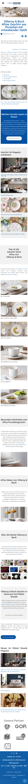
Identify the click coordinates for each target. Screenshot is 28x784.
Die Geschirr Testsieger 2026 (7, 195)
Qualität (19, 554)
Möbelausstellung (13, 608)
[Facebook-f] (11, 753)
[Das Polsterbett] (13, 681)
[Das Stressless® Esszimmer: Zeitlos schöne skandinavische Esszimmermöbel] (13, 700)
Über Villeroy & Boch (9, 80)
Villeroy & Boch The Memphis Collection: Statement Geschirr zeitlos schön (14, 175)
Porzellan (3, 60)
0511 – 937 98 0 (17, 756)
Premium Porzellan (11, 274)
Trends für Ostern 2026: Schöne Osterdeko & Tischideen (13, 234)
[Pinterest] (16, 753)
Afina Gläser (7, 78)
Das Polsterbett (5, 690)
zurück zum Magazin (8, 637)
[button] (3, 3)
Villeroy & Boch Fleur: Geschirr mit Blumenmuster (11, 214)
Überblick (6, 75)
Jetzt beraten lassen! (14, 138)
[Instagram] (14, 753)
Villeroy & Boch (12, 52)
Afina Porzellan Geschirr (10, 76)
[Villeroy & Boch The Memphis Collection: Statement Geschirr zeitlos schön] (13, 660)
